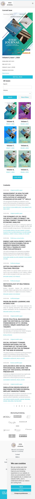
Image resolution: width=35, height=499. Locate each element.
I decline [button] (21, 490)
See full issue (17, 77)
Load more (17, 177)
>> (30, 406)
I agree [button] (21, 486)
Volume (5, 90)
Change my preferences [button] (21, 493)
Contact (17, 454)
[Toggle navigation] (32, 3)
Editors (17, 457)
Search (5, 84)
